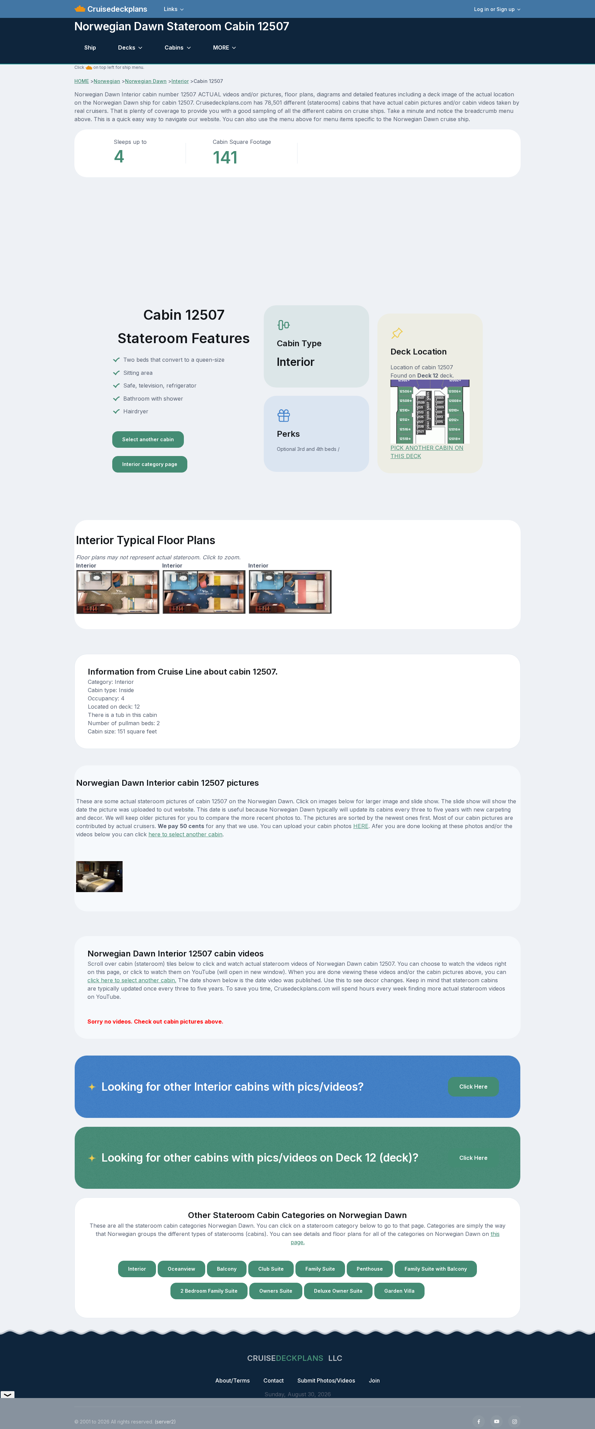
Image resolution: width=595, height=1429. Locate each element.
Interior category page (149, 464)
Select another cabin (148, 439)
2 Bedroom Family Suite (209, 1291)
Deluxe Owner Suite (338, 1291)
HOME (81, 81)
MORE (221, 47)
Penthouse (370, 1269)
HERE (360, 826)
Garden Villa (399, 1291)
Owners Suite (275, 1291)
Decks (126, 47)
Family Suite (320, 1269)
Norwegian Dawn (146, 81)
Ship (90, 47)
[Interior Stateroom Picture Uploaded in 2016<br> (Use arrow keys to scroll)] (99, 875)
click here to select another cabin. (131, 980)
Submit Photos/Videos (326, 1380)
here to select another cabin (185, 834)
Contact (273, 1380)
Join (374, 1380)
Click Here (473, 1086)
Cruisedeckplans (116, 8)
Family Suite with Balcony (436, 1269)
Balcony (227, 1269)
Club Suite (271, 1269)
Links (170, 9)
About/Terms (232, 1380)
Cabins (174, 47)
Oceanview (181, 1269)
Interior (180, 81)
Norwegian (107, 81)
